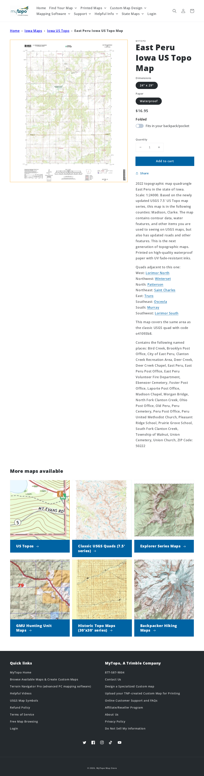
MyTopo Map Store (106, 768)
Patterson (155, 284)
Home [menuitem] (41, 8)
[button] (174, 11)
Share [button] (144, 173)
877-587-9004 (114, 672)
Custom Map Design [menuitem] (126, 8)
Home (15, 31)
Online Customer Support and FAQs (131, 700)
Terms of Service (22, 714)
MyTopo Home (20, 672)
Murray (153, 307)
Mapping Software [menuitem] (51, 14)
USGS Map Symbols (24, 700)
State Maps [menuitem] (131, 14)
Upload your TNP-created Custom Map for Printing (142, 693)
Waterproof (149, 101)
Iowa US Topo (58, 31)
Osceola (160, 301)
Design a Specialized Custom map (129, 686)
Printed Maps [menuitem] (91, 8)
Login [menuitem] (151, 14)
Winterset (163, 278)
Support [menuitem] (80, 14)
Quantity (141, 139)
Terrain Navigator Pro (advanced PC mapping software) (50, 686)
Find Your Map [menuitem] (61, 8)
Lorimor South (166, 313)
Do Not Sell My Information (125, 728)
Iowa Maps (33, 31)
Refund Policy (20, 707)
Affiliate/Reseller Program (124, 707)
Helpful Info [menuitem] (104, 14)
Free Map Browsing (24, 721)
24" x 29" (147, 85)
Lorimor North (158, 273)
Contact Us (113, 679)
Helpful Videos (20, 693)
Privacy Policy (115, 721)
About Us (112, 714)
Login (14, 728)
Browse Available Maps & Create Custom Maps (44, 679)
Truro (149, 296)
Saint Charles (165, 290)
